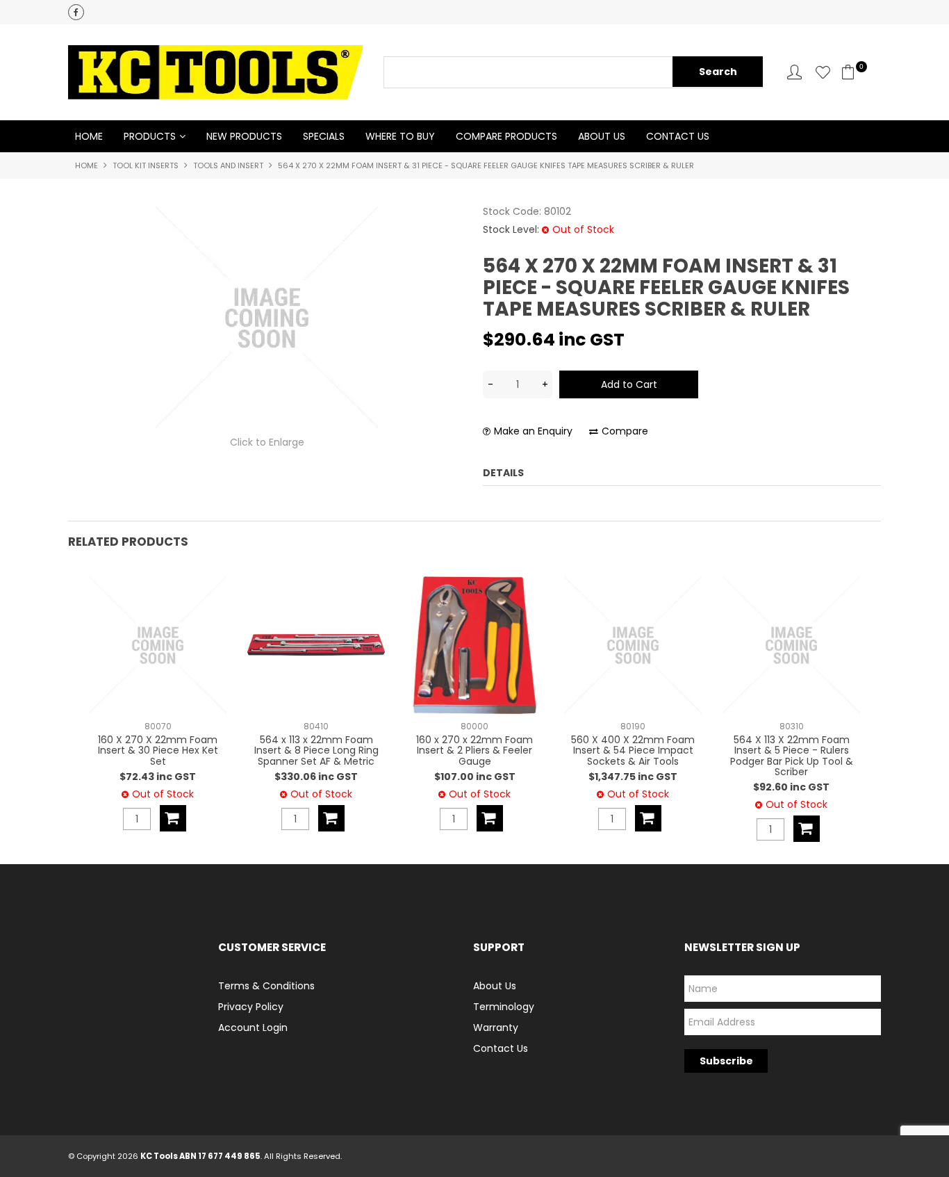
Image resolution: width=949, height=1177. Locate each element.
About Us (601, 136)
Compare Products (506, 136)
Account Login (253, 1027)
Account (794, 72)
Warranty (495, 1027)
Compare (625, 431)
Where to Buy (400, 136)
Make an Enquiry (533, 431)
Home (89, 136)
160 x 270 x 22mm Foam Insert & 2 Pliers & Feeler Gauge (474, 750)
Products (150, 136)
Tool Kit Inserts (146, 165)
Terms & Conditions (266, 986)
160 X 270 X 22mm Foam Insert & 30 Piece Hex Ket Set (158, 750)
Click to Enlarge (267, 442)
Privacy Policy (250, 1007)
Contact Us (677, 136)
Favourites (823, 72)
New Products (244, 136)
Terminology (503, 1007)
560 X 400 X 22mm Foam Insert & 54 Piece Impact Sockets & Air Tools (633, 750)
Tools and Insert (228, 165)
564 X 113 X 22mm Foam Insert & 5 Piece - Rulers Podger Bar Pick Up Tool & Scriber (791, 756)
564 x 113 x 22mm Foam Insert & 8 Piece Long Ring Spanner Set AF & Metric (316, 750)
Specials (324, 136)
